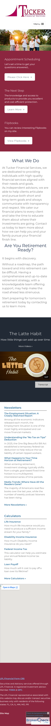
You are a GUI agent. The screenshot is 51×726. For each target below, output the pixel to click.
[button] (38, 24)
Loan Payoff (11, 564)
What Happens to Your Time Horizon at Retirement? (20, 459)
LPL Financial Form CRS (12, 678)
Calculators (12, 516)
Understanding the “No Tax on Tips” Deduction (25, 438)
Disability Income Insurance (20, 537)
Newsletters (12, 407)
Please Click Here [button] (18, 77)
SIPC (20, 690)
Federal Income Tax (15, 549)
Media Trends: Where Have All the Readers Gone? (24, 483)
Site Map (4, 713)
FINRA (12, 690)
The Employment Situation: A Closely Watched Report (21, 414)
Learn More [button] (15, 109)
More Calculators (15, 578)
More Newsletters (15, 504)
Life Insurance (12, 521)
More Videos (25, 346)
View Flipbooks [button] (17, 141)
